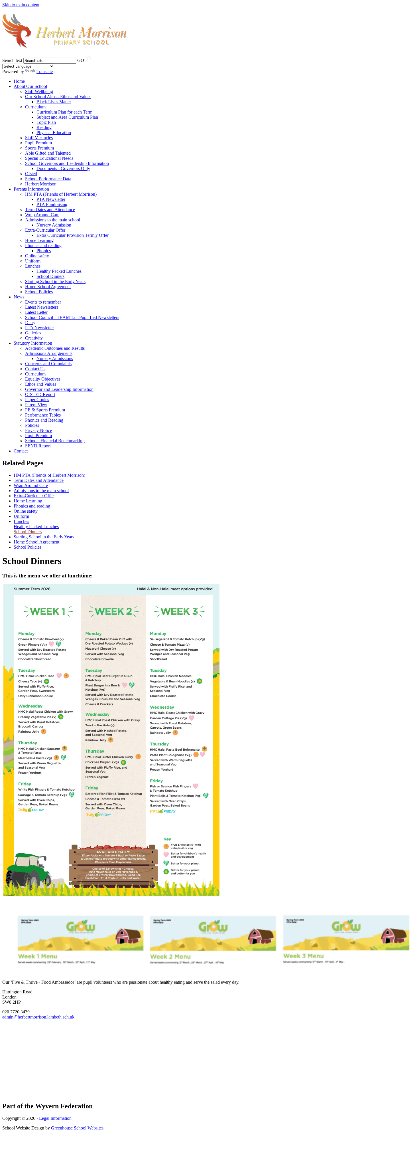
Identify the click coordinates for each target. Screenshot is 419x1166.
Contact (21, 450)
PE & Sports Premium (45, 409)
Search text (12, 60)
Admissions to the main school (52, 219)
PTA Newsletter (50, 199)
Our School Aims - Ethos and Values (58, 96)
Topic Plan (46, 122)
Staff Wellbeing (39, 91)
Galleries (33, 332)
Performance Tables (43, 415)
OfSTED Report (40, 394)
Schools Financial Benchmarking (55, 440)
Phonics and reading (43, 245)
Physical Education (53, 132)
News (19, 296)
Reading (44, 127)
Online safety (37, 255)
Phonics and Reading (44, 420)
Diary (30, 322)
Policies (32, 425)
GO (80, 60)
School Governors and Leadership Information (67, 163)
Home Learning (39, 240)
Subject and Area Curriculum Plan (67, 117)
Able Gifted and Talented (48, 153)
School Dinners (50, 276)
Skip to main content (20, 4)
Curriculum (35, 106)
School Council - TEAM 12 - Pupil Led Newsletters (72, 317)
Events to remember (43, 302)
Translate (44, 71)
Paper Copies (37, 399)
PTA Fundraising (51, 204)
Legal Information (55, 1118)
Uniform (32, 260)
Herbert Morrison (40, 183)
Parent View (36, 404)
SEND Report (38, 445)
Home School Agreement (48, 286)
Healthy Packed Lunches (59, 271)
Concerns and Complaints (48, 363)
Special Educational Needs (49, 158)
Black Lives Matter (53, 101)
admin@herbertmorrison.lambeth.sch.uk (38, 1017)
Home (19, 81)
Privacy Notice (38, 430)
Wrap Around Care (42, 214)
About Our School (30, 86)
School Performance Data (48, 178)
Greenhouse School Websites (77, 1127)
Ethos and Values (40, 384)
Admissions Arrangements (48, 353)
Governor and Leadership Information (59, 389)
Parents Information (31, 189)
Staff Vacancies (39, 137)
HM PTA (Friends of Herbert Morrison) (61, 194)
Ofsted (31, 173)
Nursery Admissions (54, 358)
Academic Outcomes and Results (55, 348)
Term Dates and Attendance (50, 209)
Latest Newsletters (41, 307)
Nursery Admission (53, 225)
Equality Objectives (42, 379)
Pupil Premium (38, 142)
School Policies (39, 291)
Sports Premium (39, 148)
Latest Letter (36, 312)
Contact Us (35, 368)
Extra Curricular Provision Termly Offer (72, 235)
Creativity (34, 338)
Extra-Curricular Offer (45, 230)
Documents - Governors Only (63, 168)
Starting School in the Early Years (55, 281)
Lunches (32, 266)
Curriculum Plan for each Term (64, 112)
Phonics (43, 250)
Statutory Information (33, 343)
